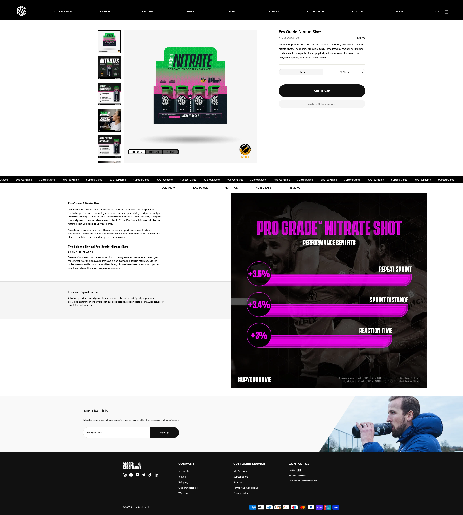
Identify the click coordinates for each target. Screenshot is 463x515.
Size (302, 72)
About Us (183, 471)
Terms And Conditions (245, 487)
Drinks (189, 11)
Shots (231, 11)
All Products (63, 11)
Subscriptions (240, 476)
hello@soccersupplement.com (305, 481)
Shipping (183, 482)
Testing (182, 476)
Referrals (238, 482)
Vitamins (274, 11)
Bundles (358, 11)
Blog (399, 11)
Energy (105, 11)
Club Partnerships (188, 487)
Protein (147, 11)
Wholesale (183, 493)
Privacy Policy (240, 493)
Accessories (315, 11)
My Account (240, 471)
